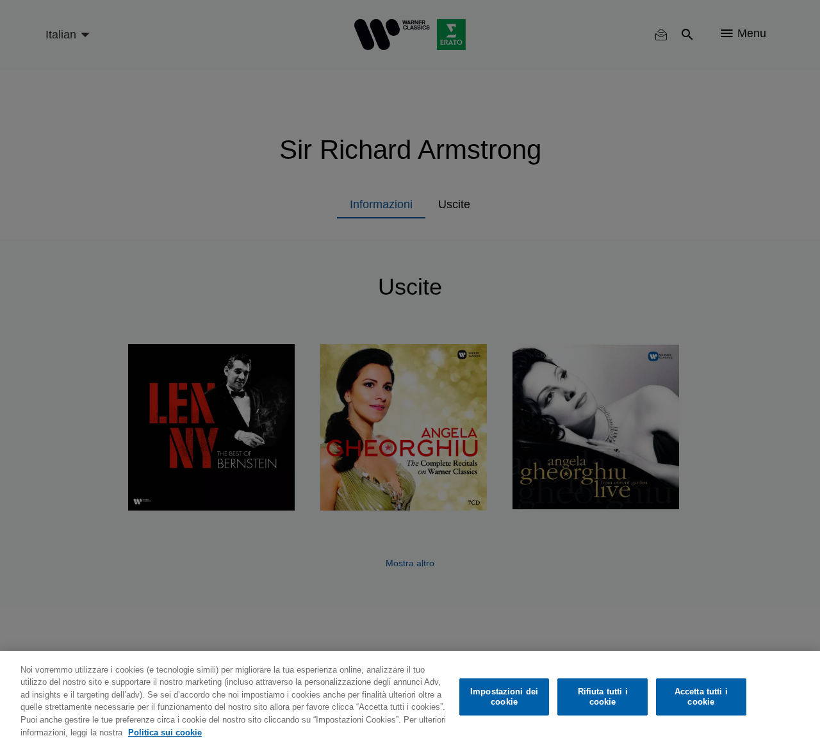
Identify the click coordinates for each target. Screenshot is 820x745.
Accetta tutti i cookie (701, 697)
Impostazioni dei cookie (504, 697)
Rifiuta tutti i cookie (603, 697)
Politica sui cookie (165, 732)
